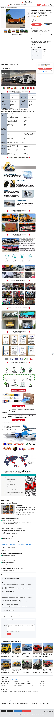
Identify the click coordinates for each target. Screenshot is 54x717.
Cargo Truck (23, 544)
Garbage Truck (30, 543)
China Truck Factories (5, 700)
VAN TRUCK (42, 685)
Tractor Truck (13, 695)
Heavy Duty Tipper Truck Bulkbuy (7, 705)
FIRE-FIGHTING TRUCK (18, 685)
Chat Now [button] (48, 24)
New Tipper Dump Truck (43, 700)
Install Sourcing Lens (27, 711)
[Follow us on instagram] (47, 711)
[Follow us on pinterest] (50, 711)
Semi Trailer (18, 544)
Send (9, 633)
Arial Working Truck (5, 544)
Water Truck (16, 543)
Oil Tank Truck (10, 543)
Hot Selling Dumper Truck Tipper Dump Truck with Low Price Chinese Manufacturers (5, 670)
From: (6, 619)
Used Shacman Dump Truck (24, 703)
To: (6, 622)
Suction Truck (25, 543)
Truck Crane (29, 683)
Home (2, 7)
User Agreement (32, 714)
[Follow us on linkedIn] (52, 711)
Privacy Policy (43, 714)
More (2, 707)
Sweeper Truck (28, 544)
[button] (1, 1)
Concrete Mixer (42, 683)
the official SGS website (26, 502)
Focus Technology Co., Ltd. (20, 714)
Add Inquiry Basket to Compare (16, 34)
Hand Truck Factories (14, 700)
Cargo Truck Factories (24, 700)
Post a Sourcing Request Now (12, 635)
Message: (5, 625)
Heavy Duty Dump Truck (6, 703)
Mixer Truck (19, 695)
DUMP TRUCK (16, 681)
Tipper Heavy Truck (34, 703)
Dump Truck (15, 7)
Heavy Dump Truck (35, 695)
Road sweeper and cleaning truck (19, 683)
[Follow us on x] (46, 711)
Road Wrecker (3, 685)
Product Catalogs (16, 679)
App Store (4, 711)
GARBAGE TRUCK (30, 685)
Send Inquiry (36, 24)
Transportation (6, 7)
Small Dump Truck (44, 695)
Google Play (10, 711)
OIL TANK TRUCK (43, 681)
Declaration (38, 714)
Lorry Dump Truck (15, 703)
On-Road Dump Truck (26, 695)
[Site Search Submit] (39, 5)
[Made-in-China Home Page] (27, 2)
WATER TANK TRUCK (4, 683)
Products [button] (10, 4)
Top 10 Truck (42, 703)
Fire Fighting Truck (12, 544)
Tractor (28, 681)
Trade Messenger (17, 711)
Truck (11, 7)
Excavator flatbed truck (5, 681)
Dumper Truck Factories (33, 700)
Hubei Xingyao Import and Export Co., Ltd (41, 15)
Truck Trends (48, 703)
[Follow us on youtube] (49, 711)
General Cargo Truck (5, 695)
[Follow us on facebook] (44, 711)
